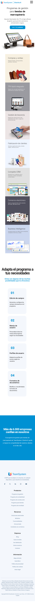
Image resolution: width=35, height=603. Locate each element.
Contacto (17, 548)
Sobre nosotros (17, 545)
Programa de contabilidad (18, 497)
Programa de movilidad (17, 505)
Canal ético (18, 561)
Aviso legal (18, 569)
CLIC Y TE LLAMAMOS (17, 27)
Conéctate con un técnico (17, 527)
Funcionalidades (17, 521)
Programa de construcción (17, 500)
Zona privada (17, 524)
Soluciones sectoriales (17, 515)
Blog (17, 537)
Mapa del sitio (17, 558)
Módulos (17, 518)
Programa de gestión (17, 494)
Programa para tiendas (17, 502)
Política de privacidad (17, 564)
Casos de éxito (18, 539)
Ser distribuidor (17, 542)
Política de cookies (17, 566)
